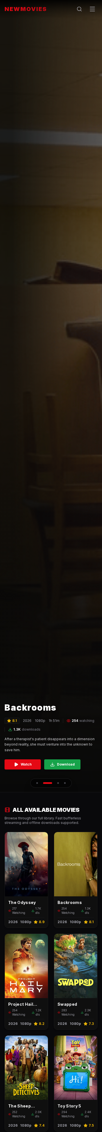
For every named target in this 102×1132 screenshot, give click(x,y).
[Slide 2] (47, 783)
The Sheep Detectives (20, 1106)
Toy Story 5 (69, 1106)
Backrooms (70, 902)
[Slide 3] (58, 783)
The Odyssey (22, 902)
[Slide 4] (65, 783)
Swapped (67, 1004)
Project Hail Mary (20, 1004)
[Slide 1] (37, 783)
